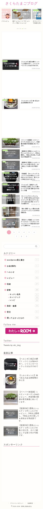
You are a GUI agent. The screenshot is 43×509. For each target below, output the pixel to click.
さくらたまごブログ (21, 3)
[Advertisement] (21, 45)
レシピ (24, 300)
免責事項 (30, 503)
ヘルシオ (22, 272)
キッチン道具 (23, 294)
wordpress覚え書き (22, 260)
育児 (22, 312)
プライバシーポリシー (16, 503)
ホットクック (24, 297)
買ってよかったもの (22, 318)
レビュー (22, 278)
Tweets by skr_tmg (12, 345)
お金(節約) (22, 266)
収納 (22, 284)
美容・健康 (22, 306)
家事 (22, 290)
